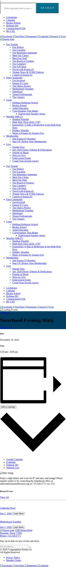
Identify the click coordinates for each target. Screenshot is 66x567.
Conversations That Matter (25, 111)
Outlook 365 (12, 465)
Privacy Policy (13, 557)
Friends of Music (20, 152)
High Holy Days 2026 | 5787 (26, 122)
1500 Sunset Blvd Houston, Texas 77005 (16, 531)
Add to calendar (8, 407)
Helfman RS (12, 25)
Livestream (11, 17)
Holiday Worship (20, 130)
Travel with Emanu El (23, 69)
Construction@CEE (16, 28)
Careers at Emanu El (22, 75)
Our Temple (12, 44)
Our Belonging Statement (24, 52)
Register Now (7, 327)
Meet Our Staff (19, 58)
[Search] (54, 36)
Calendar (10, 20)
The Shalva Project (21, 86)
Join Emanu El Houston (23, 138)
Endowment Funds (21, 158)
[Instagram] (31, 36)
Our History (18, 47)
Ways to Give (18, 155)
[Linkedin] (43, 36)
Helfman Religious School (25, 102)
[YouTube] (19, 36)
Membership (12, 136)
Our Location (18, 50)
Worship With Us (14, 116)
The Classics (18, 97)
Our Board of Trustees (23, 61)
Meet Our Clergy (20, 55)
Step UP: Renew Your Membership (29, 141)
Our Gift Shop (19, 66)
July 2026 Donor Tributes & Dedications (32, 150)
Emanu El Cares (20, 83)
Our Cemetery (19, 64)
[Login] (62, 36)
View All (4, 497)
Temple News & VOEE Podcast (28, 72)
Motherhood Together (22, 89)
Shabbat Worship (20, 119)
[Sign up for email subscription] (30, 547)
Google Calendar (14, 459)
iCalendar (11, 462)
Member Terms (13, 560)
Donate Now (18, 147)
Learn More (18, 513)
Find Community (14, 77)
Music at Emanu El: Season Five (28, 133)
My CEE (10, 31)
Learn (9, 100)
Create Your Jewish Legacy (25, 161)
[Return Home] (7, 39)
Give (8, 144)
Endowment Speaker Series (31, 113)
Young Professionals (22, 94)
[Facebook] (6, 36)
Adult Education (20, 108)
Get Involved (18, 80)
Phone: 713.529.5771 (10, 535)
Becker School (13, 23)
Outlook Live (12, 467)
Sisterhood (17, 91)
